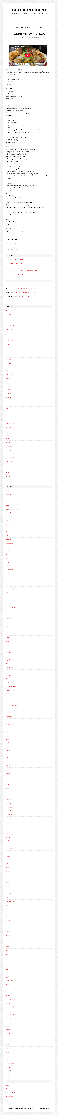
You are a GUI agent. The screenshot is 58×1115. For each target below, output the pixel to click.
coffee (7, 615)
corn (7, 622)
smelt (7, 961)
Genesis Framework (33, 1108)
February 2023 (10, 370)
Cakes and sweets (10, 566)
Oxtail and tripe (10, 848)
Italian (8, 739)
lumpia (8, 799)
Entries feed (9, 1089)
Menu (29, 21)
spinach (8, 984)
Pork (7, 886)
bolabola (8, 539)
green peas (9, 716)
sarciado (8, 916)
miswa (7, 829)
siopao (7, 946)
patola (7, 882)
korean (8, 777)
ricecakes (8, 909)
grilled (8, 720)
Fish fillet (8, 675)
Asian (7, 505)
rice (7, 905)
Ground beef (9, 724)
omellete (8, 841)
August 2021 (9, 438)
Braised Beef (9, 543)
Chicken (8, 584)
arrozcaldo (9, 501)
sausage (8, 924)
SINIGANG (9, 943)
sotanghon (37, 231)
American (8, 494)
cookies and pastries (11, 618)
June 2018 (8, 480)
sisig (7, 950)
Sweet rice (9, 1018)
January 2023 (9, 374)
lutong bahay (9, 803)
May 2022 (8, 404)
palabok (8, 856)
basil (7, 517)
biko (7, 528)
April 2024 (9, 318)
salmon (8, 912)
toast (7, 1044)
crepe (7, 626)
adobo (7, 490)
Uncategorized (10, 1063)
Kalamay (8, 758)
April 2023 (8, 363)
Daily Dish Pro (22, 1108)
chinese (8, 592)
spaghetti (8, 977)
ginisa (7, 694)
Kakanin (8, 750)
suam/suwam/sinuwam (12, 1007)
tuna (7, 1056)
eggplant (8, 656)
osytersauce (9, 845)
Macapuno (9, 807)
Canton (17, 231)
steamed (8, 995)
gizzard (8, 701)
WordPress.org (10, 1096)
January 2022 (9, 419)
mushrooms (9, 833)
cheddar (8, 581)
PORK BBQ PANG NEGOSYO (22, 285)
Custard (8, 633)
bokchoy (8, 535)
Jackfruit (8, 743)
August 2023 (9, 348)
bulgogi (8, 558)
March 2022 (9, 412)
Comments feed (10, 1092)
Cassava (8, 573)
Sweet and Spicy (10, 1014)
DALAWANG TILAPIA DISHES (15, 274)
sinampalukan (10, 939)
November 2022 (10, 382)
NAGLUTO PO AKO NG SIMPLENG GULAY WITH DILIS (22, 271)
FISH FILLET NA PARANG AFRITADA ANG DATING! (22, 267)
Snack (7, 965)
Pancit (13, 229)
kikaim (8, 769)
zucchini (8, 1075)
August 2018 (9, 472)
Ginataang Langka (11, 686)
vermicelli (8, 1071)
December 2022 (10, 378)
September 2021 (10, 435)
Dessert (8, 641)
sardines (8, 920)
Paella (7, 852)
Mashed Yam (9, 811)
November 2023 (10, 337)
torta (7, 1052)
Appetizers (9, 498)
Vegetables (9, 1067)
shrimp (8, 935)
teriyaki (8, 1037)
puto (7, 897)
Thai (7, 1041)
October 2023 (9, 340)
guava (7, 728)
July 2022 (8, 397)
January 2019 (9, 461)
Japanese (8, 747)
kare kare (8, 765)
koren (7, 780)
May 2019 (8, 450)
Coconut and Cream (11, 607)
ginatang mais (10, 690)
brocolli (8, 554)
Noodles (33, 231)
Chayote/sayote (10, 577)
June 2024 (8, 310)
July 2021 (8, 442)
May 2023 (8, 359)
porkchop (8, 890)
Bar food (8, 513)
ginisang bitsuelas (11, 697)
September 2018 (10, 468)
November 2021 (10, 427)
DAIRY (8, 637)
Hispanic (8, 735)
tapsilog (8, 1033)
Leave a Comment (35, 37)
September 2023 (10, 344)
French (8, 679)
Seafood (8, 931)
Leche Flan (9, 792)
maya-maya (9, 814)
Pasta (7, 878)
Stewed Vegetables (11, 999)
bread (7, 547)
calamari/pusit (10, 569)
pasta (7, 875)
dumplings (9, 652)
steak (7, 992)
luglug (21, 231)
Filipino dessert (10, 667)
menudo (8, 822)
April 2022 (8, 408)
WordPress (42, 1108)
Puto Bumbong (10, 901)
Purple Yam (9, 894)
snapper (8, 969)
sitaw (7, 954)
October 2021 (9, 431)
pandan (8, 867)
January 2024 (9, 329)
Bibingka (8, 524)
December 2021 (10, 423)
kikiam (8, 773)
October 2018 (9, 465)
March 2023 (9, 367)
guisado (8, 731)
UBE (7, 1059)
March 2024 (9, 321)
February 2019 (10, 457)
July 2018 (8, 476)
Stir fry (8, 1003)
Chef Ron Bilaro (29, 10)
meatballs (8, 818)
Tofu (7, 1048)
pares (7, 871)
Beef (7, 520)
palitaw (8, 860)
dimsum (8, 645)
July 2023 (8, 352)
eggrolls (8, 660)
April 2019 (9, 453)
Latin (7, 788)
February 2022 (10, 416)
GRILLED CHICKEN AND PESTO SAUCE (26, 288)
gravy (7, 709)
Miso (7, 826)
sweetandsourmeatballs (12, 1022)
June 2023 (8, 355)
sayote (7, 928)
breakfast (8, 550)
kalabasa (8, 754)
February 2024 (10, 325)
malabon (26, 231)
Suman (8, 1010)
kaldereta (8, 762)
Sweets (8, 1026)
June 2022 (8, 401)
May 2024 (8, 314)
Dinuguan (8, 648)
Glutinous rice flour (11, 705)
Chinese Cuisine (10, 596)
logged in (16, 243)
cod (7, 611)
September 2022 (10, 389)
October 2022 (9, 386)
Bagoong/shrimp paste (12, 509)
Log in (7, 1085)
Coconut (8, 603)
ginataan (8, 682)
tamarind (8, 1029)
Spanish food (9, 980)
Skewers (8, 958)
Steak (7, 988)
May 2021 (8, 446)
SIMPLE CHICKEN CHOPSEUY (14, 259)
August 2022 (9, 393)
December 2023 (10, 333)
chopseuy (8, 599)
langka (8, 784)
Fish (7, 671)
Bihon (14, 231)
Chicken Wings (10, 588)
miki (29, 231)
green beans (9, 713)
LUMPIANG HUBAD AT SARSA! (15, 263)
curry (7, 630)
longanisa (8, 796)
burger (8, 562)
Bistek (7, 532)
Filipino (8, 664)
